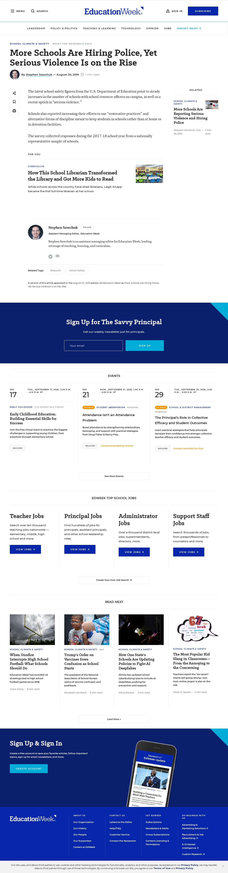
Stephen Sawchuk (39, 74)
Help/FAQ (115, 828)
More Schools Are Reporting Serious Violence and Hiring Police (191, 116)
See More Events (114, 476)
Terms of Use (161, 868)
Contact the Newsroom (123, 841)
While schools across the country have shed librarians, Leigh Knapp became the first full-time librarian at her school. (75, 189)
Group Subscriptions (157, 834)
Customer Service (120, 834)
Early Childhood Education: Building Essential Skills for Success (33, 418)
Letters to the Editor (121, 822)
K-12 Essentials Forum (49, 407)
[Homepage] (114, 11)
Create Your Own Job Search (112, 580)
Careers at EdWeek (84, 847)
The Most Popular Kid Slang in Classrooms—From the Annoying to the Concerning (191, 661)
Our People (80, 834)
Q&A (101, 649)
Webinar (133, 407)
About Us (79, 815)
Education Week (90, 233)
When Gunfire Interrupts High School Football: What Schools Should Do (29, 661)
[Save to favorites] (14, 102)
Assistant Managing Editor (63, 233)
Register (17, 448)
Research (55, 270)
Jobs (167, 28)
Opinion (152, 28)
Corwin (129, 445)
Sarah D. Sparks (182, 692)
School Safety (77, 270)
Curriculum (36, 166)
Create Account (29, 768)
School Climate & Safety (29, 43)
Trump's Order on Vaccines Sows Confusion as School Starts (81, 661)
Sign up (145, 345)
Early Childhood (21, 407)
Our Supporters (82, 841)
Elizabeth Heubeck (75, 692)
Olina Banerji (126, 692)
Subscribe (203, 11)
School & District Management (190, 407)
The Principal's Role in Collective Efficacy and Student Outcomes (181, 420)
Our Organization (83, 822)
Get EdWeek (153, 815)
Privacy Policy (189, 865)
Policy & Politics (64, 28)
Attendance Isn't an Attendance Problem (108, 417)
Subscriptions (154, 822)
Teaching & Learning (99, 28)
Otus (200, 448)
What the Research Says (72, 43)
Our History (79, 828)
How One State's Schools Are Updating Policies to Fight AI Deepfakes (136, 661)
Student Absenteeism (111, 407)
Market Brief (188, 28)
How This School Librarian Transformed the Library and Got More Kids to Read (72, 176)
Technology (131, 28)
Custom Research (192, 854)
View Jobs (24, 549)
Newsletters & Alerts (157, 828)
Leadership (36, 28)
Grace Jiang (17, 689)
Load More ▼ (114, 719)
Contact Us (117, 815)
